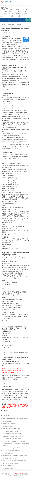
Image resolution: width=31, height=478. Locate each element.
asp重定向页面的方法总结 (9, 465)
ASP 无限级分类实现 (8, 453)
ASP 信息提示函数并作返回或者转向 (12, 428)
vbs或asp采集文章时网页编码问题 (11, 450)
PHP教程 (4, 10)
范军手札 (13, 474)
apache (19, 24)
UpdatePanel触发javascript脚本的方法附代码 (14, 460)
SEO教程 (11, 14)
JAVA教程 (25, 14)
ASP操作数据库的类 (7, 421)
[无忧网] (15, 20)
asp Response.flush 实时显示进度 (11, 448)
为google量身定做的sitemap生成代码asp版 (14, 436)
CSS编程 (18, 16)
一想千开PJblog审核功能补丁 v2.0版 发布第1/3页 (15, 455)
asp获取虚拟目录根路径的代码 (10, 431)
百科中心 (23, 474)
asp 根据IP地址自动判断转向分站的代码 (12, 439)
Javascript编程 (5, 16)
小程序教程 (18, 12)
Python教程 (4, 12)
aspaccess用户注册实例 (9, 426)
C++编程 (11, 16)
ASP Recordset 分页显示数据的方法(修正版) (14, 441)
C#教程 (10, 12)
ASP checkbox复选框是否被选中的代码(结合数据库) (15, 418)
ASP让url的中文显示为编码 (9, 423)
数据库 (24, 12)
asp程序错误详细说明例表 (9, 468)
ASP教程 (18, 10)
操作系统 (4, 14)
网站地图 (19, 475)
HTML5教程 (25, 10)
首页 (7, 24)
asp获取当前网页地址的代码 (10, 458)
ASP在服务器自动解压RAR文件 (10, 463)
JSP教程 (10, 10)
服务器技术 (18, 14)
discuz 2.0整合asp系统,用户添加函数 (12, 433)
